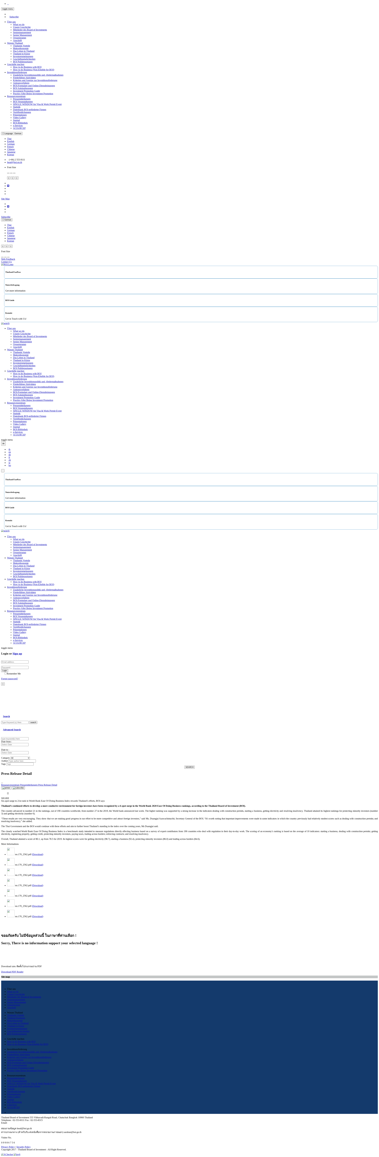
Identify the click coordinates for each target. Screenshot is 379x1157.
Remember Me (14, 673)
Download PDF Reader (12, 972)
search (33, 722)
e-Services (18, 125)
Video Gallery (19, 117)
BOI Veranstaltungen (23, 101)
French (10, 146)
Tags (3, 764)
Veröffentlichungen (22, 112)
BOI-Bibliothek (20, 123)
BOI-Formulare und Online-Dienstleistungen (34, 85)
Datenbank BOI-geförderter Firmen (29, 109)
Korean (10, 154)
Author (4, 761)
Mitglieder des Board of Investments (30, 30)
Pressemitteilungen (21, 99)
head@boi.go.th (14, 162)
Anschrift (17, 40)
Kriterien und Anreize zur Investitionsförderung (35, 80)
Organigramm (19, 37)
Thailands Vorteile (21, 45)
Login (4, 670)
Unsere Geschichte (22, 27)
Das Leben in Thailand (23, 51)
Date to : (5, 749)
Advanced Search (12, 729)
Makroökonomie (21, 48)
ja (9, 462)
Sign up (17, 653)
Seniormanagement (22, 32)
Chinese (11, 149)
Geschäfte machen (15, 64)
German (11, 144)
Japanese (11, 152)
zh (10, 460)
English (10, 141)
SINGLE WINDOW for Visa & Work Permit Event (37, 104)
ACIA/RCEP (19, 128)
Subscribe (14, 17)
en (10, 452)
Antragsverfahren (21, 83)
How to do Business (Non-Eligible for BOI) (33, 69)
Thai (9, 138)
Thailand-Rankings (16, 1018)
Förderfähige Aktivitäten (24, 77)
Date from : (6, 741)
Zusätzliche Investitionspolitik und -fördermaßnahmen (38, 75)
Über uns (11, 22)
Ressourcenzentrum (16, 96)
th (9, 449)
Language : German (12, 133)
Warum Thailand (15, 43)
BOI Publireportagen (23, 61)
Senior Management (22, 35)
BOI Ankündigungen (23, 88)
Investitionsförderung (17, 72)
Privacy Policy (8, 1147)
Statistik (16, 107)
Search (6, 716)
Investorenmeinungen (23, 56)
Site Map (5, 199)
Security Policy (23, 1147)
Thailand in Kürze (21, 53)
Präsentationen (20, 115)
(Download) (37, 854)
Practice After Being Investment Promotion (33, 93)
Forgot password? (9, 678)
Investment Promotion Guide (26, 91)
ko (10, 465)
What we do (18, 24)
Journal (16, 120)
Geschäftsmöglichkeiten (24, 59)
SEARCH (189, 767)
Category (5, 758)
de (10, 454)
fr (9, 457)
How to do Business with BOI (27, 67)
